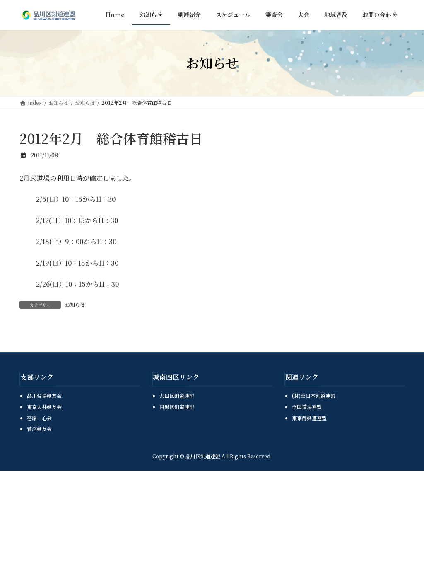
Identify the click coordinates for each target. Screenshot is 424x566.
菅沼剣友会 (39, 428)
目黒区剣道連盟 (176, 406)
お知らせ (75, 304)
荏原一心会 (39, 417)
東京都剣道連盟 (309, 417)
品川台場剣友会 (44, 395)
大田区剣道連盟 (176, 395)
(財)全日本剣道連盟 (313, 395)
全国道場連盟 (307, 406)
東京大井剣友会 (44, 406)
